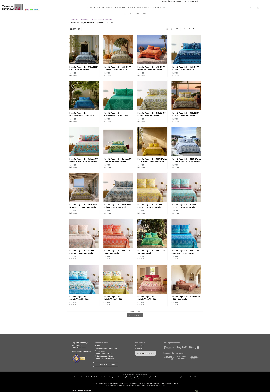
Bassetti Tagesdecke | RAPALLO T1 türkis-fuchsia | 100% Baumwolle (83, 160)
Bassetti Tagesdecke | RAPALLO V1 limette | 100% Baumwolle (117, 160)
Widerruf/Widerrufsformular (107, 348)
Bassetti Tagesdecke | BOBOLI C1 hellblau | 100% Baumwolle (117, 206)
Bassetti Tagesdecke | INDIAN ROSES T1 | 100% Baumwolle (183, 206)
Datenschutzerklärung (105, 356)
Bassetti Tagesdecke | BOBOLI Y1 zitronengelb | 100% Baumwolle (83, 206)
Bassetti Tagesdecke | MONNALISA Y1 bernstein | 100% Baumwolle (152, 160)
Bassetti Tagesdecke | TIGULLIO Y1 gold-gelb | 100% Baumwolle (185, 114)
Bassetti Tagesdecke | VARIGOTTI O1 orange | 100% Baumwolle (151, 68)
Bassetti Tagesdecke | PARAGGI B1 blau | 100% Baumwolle (83, 68)
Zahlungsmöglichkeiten (105, 359)
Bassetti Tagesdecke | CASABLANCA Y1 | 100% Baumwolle (113, 299)
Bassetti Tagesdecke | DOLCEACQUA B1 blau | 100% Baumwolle (81, 115)
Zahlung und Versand (104, 353)
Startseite (74, 19)
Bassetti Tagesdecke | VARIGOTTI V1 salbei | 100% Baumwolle (117, 68)
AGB (98, 346)
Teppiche (142, 7)
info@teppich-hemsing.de (81, 352)
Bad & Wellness (124, 7)
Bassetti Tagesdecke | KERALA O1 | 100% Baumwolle (117, 252)
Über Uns (171, 1)
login (186, 1)
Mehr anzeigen (134, 315)
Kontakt (164, 1)
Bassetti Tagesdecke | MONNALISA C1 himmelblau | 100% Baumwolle (186, 160)
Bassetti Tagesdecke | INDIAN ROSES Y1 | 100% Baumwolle (149, 206)
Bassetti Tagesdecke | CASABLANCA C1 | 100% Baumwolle (79, 299)
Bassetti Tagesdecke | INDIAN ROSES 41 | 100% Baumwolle (81, 252)
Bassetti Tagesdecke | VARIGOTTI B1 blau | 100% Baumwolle (185, 68)
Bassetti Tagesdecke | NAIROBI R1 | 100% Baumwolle (185, 298)
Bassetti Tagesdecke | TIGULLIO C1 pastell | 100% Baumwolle (151, 114)
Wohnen (107, 7)
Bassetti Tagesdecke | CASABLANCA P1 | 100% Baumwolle (147, 299)
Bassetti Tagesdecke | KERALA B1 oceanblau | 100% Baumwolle (185, 252)
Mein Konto (140, 346)
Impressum (178, 1)
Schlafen (92, 7)
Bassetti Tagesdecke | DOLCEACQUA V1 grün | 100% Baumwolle (115, 115)
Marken (154, 7)
